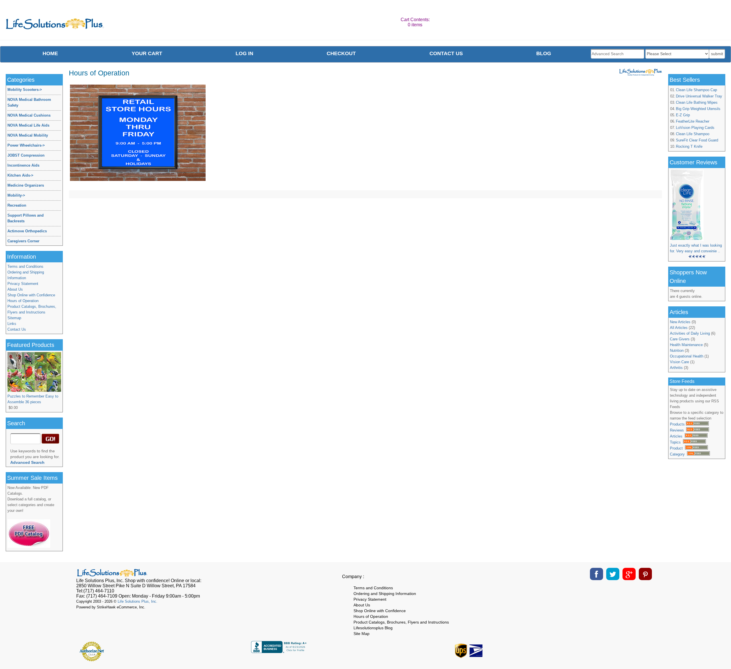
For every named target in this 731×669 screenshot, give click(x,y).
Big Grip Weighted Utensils (698, 109)
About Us (15, 289)
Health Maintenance (686, 345)
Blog (543, 53)
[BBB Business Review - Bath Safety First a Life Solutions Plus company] (279, 651)
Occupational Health (686, 356)
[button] (640, 649)
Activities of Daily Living (690, 333)
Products (678, 424)
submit (717, 53)
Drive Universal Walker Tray (699, 96)
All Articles (679, 327)
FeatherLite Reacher (692, 121)
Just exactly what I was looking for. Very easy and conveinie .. (696, 248)
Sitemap (14, 318)
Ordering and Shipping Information (25, 275)
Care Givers (680, 339)
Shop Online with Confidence (31, 295)
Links (11, 323)
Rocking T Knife (689, 146)
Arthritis (676, 368)
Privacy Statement (22, 283)
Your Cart (147, 53)
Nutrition (677, 350)
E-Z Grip (683, 115)
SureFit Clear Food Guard (697, 140)
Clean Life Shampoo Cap (696, 90)
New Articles (680, 322)
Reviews (678, 430)
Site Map (361, 633)
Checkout (341, 53)
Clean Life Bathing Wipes (697, 102)
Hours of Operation (23, 301)
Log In (244, 53)
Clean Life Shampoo (692, 134)
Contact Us (16, 329)
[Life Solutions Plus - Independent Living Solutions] (55, 25)
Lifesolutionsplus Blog (373, 628)
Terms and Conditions (25, 266)
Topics (676, 442)
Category (678, 454)
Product (677, 448)
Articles (677, 436)
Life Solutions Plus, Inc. (137, 601)
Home (50, 53)
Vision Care (679, 362)
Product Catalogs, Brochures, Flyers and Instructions (31, 309)
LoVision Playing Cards (695, 127)
